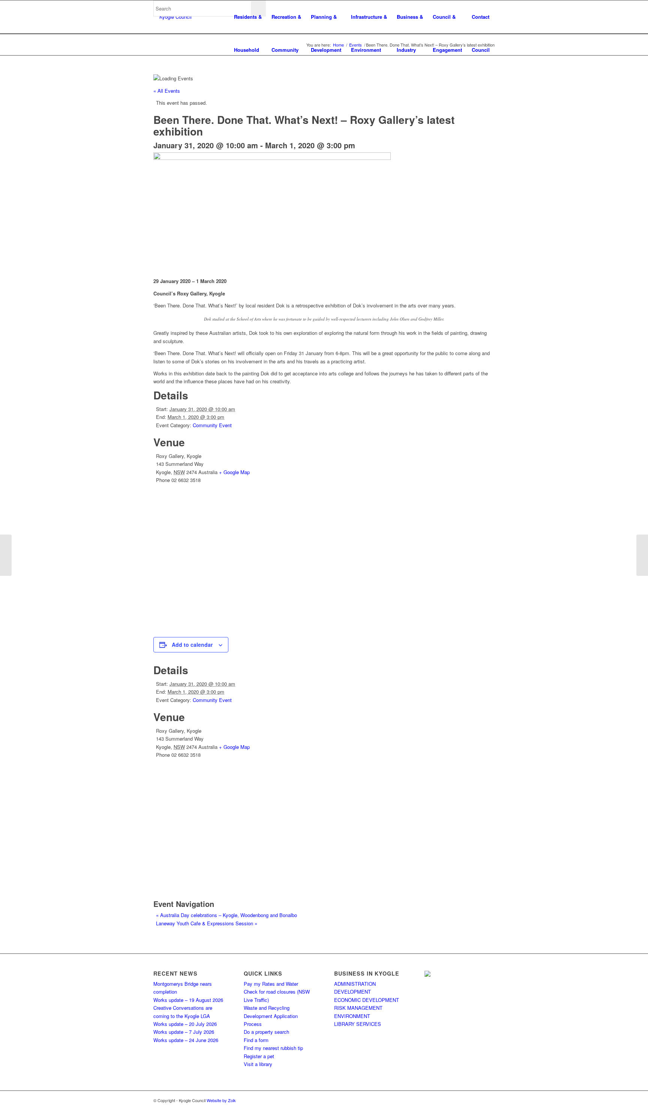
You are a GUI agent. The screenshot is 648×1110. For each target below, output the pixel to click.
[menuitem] (248, 16)
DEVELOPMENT (352, 991)
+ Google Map (234, 472)
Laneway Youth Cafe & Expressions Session (206, 923)
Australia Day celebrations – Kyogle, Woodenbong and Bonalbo (226, 915)
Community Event (212, 425)
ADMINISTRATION (355, 983)
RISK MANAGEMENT (358, 1007)
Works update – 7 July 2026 (183, 1031)
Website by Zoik (221, 1100)
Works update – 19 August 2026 (188, 999)
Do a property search (266, 1031)
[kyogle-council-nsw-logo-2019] (172, 16)
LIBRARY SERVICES (357, 1023)
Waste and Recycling (267, 1007)
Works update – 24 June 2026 (185, 1040)
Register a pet (259, 1056)
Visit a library (258, 1064)
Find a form (256, 1040)
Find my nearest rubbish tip (273, 1047)
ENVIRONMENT (352, 1016)
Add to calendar (192, 644)
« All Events (166, 90)
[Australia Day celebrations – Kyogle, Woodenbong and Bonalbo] (6, 555)
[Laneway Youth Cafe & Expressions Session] (642, 555)
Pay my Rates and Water (271, 983)
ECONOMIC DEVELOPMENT (366, 999)
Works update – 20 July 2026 (185, 1023)
